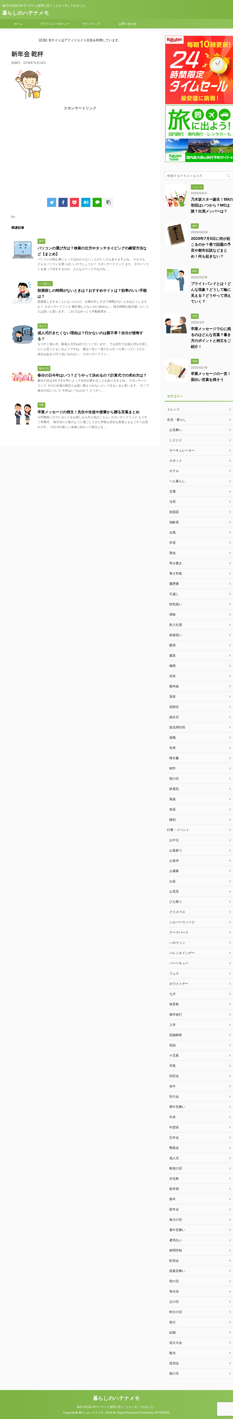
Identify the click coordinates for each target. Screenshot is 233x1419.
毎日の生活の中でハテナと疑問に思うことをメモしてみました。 (116, 1407)
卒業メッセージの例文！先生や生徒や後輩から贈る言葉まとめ (88, 412)
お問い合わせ (128, 24)
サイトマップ (91, 24)
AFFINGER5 (161, 1412)
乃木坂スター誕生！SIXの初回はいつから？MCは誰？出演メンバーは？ (212, 205)
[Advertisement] (80, 152)
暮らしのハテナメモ (25, 13)
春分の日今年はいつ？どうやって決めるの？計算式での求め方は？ (92, 375)
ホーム (18, 24)
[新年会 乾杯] (85, 202)
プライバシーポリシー (55, 24)
